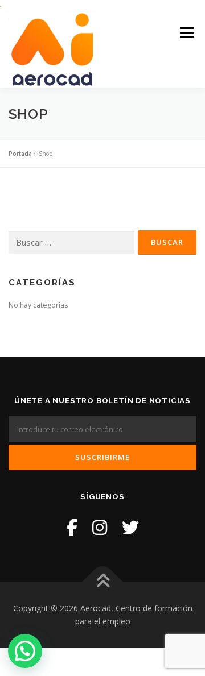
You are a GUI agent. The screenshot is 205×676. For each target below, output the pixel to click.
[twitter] (130, 527)
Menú (186, 33)
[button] (25, 651)
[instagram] (99, 527)
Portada (20, 153)
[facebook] (72, 527)
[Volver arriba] (103, 581)
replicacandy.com (32, 628)
